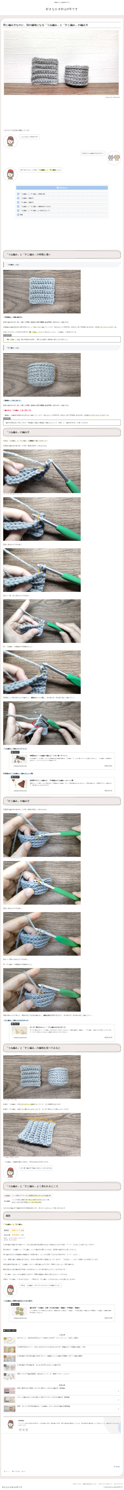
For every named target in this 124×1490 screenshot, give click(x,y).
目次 (60, 188)
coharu (21, 1420)
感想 (21, 214)
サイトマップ (118, 1484)
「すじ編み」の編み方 (27, 202)
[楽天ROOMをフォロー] (27, 1429)
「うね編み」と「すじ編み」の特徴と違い (33, 194)
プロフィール (77, 1484)
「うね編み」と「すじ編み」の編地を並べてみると (35, 206)
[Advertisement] (62, 113)
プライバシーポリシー (105, 1484)
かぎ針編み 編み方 (10, 1330)
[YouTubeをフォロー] (23, 1429)
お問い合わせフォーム (89, 1484)
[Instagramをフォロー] (20, 1429)
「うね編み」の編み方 (27, 198)
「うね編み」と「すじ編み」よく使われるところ (35, 210)
